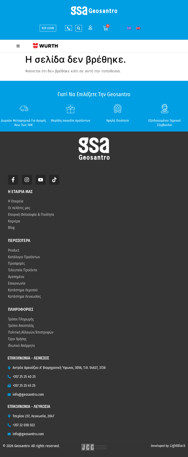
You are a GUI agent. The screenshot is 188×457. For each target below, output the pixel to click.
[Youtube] (41, 180)
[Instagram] (27, 180)
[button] (78, 28)
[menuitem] (129, 28)
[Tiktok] (54, 180)
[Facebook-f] (13, 180)
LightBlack (177, 445)
